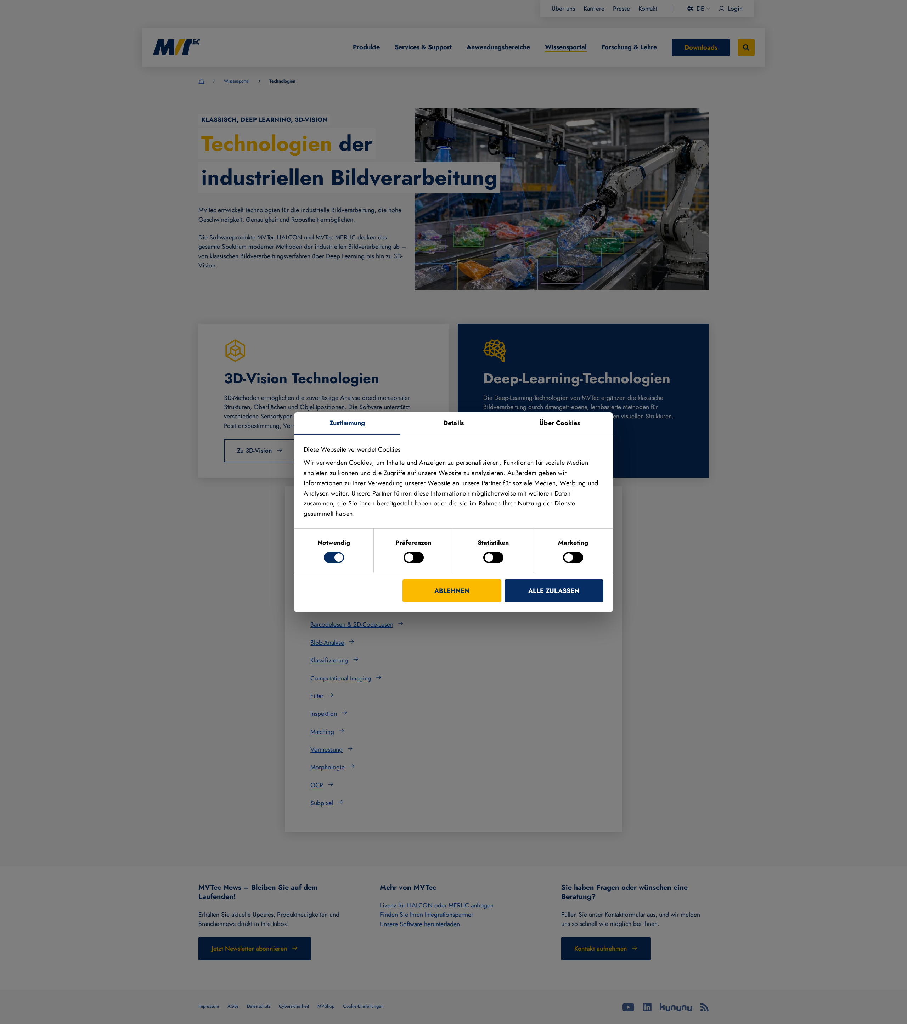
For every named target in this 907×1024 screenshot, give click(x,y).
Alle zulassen (553, 590)
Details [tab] (453, 422)
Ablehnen (451, 590)
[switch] (414, 557)
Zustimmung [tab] (347, 422)
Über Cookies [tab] (559, 422)
